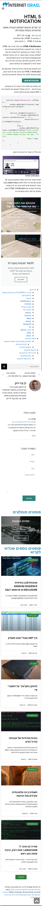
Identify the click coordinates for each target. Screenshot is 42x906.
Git (30, 327)
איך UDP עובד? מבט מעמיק (22, 638)
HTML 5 (28, 38)
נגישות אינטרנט (25, 347)
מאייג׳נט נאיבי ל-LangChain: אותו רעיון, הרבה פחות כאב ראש (21, 850)
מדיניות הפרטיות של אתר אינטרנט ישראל (25, 890)
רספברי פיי (27, 309)
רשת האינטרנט (18, 38)
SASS (29, 332)
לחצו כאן (21, 279)
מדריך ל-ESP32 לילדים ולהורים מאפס (16, 292)
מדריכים (33, 289)
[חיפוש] (4, 366)
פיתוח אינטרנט (30, 338)
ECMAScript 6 (25, 301)
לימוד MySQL (26, 330)
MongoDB (27, 324)
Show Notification (31, 80)
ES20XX (28, 304)
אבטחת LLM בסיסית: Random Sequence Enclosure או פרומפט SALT (21, 586)
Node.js (28, 312)
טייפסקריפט (26, 295)
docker (28, 321)
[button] (38, 530)
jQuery (28, 335)
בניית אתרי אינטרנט (24, 358)
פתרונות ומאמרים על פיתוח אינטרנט (17, 341)
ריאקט (28, 298)
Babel (29, 318)
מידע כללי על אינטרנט (27, 353)
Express (27, 315)
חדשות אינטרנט (30, 350)
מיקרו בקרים (26, 307)
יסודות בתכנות (21, 344)
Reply (34, 436)
